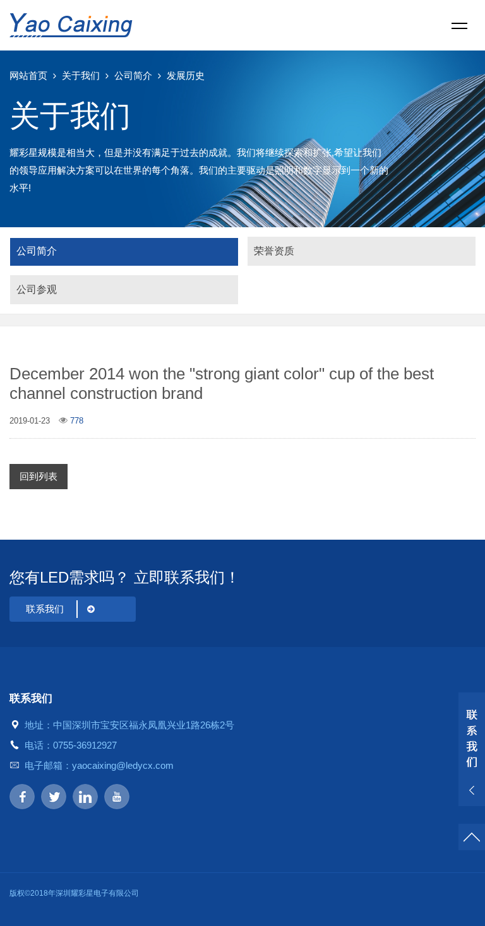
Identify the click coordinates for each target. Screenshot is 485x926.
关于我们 (81, 75)
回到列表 (38, 476)
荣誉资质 (274, 251)
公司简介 (133, 75)
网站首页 (28, 75)
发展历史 (186, 75)
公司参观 (36, 289)
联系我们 (45, 608)
